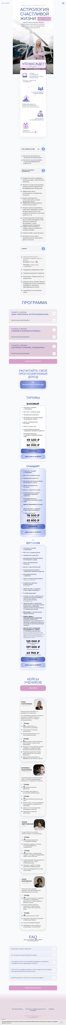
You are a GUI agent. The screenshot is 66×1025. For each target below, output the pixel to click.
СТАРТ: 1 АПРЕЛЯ (44, 19)
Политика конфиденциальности (35, 1009)
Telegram (51, 1009)
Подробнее (9, 1023)
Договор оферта (17, 1009)
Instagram (33, 1010)
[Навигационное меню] (63, 3)
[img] (43, 149)
